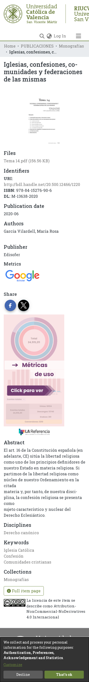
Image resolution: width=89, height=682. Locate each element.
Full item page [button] (26, 590)
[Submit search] (42, 36)
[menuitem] (49, 36)
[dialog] (44, 659)
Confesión (13, 556)
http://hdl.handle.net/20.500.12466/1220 (42, 184)
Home (10, 46)
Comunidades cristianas (27, 562)
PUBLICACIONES (37, 46)
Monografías (71, 46)
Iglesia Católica (19, 550)
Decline (23, 674)
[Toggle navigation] (78, 36)
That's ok (64, 674)
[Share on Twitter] (23, 305)
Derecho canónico (21, 532)
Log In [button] (60, 35)
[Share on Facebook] (10, 305)
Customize (12, 664)
